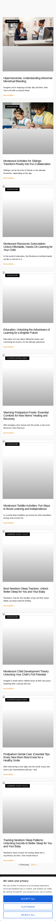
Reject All (28, 915)
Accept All (28, 899)
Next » (34, 865)
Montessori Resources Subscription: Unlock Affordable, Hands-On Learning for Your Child (27, 247)
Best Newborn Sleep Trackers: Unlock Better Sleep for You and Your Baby (25, 590)
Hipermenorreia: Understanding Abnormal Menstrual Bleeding (27, 79)
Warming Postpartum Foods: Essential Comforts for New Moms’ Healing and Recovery (26, 415)
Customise (28, 907)
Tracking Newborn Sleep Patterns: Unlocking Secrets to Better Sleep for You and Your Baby (27, 843)
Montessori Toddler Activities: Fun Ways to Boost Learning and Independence (26, 507)
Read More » (9, 95)
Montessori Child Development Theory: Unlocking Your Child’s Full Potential (26, 673)
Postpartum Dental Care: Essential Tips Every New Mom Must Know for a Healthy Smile (26, 757)
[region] (28, 899)
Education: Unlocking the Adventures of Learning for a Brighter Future (26, 331)
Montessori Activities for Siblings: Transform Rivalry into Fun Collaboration (27, 162)
